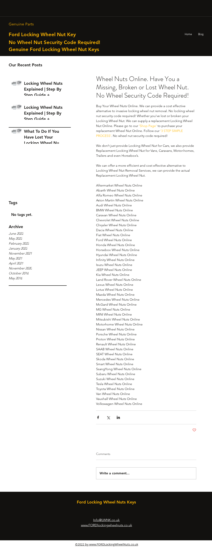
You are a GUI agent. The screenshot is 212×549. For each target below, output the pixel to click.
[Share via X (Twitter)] (108, 417)
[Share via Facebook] (98, 417)
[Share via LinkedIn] (118, 417)
